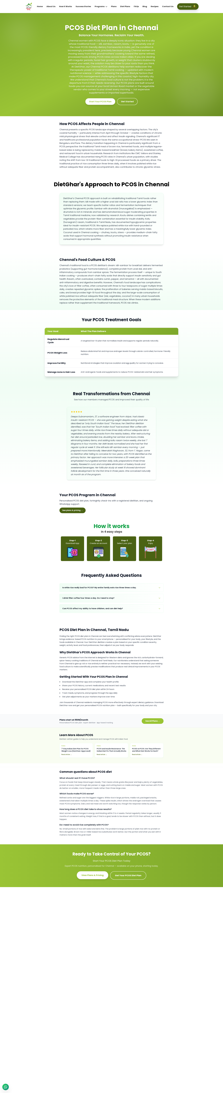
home (40, 6)
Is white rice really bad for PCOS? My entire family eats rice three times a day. (99, 587)
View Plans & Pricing (92, 875)
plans (113, 6)
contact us (167, 6)
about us (50, 6)
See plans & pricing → (72, 510)
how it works (65, 6)
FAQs (136, 6)
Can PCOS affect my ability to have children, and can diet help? (92, 608)
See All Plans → (152, 721)
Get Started (127, 101)
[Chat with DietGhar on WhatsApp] (5, 1087)
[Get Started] (194, 6)
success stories (83, 6)
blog (145, 6)
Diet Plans (125, 6)
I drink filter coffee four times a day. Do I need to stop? (88, 598)
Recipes (154, 6)
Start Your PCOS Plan (100, 101)
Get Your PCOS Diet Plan (128, 875)
